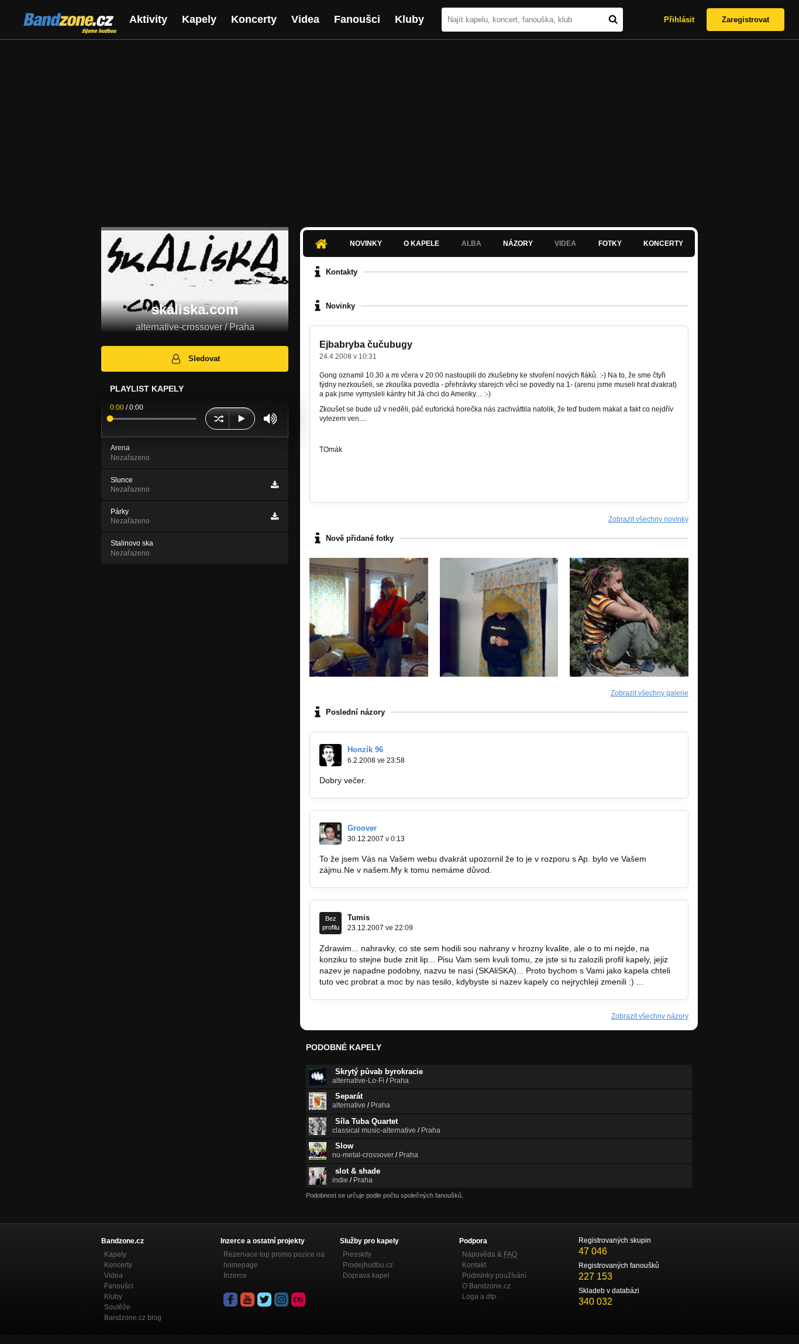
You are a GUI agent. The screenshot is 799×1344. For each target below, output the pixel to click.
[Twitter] (264, 1299)
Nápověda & (489, 1254)
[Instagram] (281, 1299)
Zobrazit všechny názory (649, 1016)
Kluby (409, 19)
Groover (362, 828)
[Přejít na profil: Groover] (330, 833)
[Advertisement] (399, 128)
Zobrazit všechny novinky (648, 519)
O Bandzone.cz (486, 1286)
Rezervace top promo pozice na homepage (274, 1259)
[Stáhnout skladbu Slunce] (274, 485)
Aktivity (148, 19)
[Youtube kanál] (247, 1299)
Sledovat (204, 358)
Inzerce (235, 1275)
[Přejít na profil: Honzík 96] (330, 755)
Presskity (357, 1254)
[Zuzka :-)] (629, 617)
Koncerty (254, 19)
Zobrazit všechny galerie (649, 693)
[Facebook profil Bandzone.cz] (230, 1299)
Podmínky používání (494, 1275)
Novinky (366, 243)
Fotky (610, 243)
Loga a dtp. (480, 1296)
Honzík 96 (365, 749)
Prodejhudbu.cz (368, 1265)
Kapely (199, 19)
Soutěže (117, 1307)
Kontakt (474, 1265)
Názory (518, 243)
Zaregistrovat (745, 19)
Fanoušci (357, 19)
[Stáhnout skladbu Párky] (274, 516)
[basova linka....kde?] (368, 617)
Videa (305, 19)
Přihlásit (679, 19)
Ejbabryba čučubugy (365, 344)
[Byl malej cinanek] (499, 617)
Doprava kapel (366, 1275)
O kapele (421, 243)
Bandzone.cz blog (132, 1318)
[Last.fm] (298, 1299)
